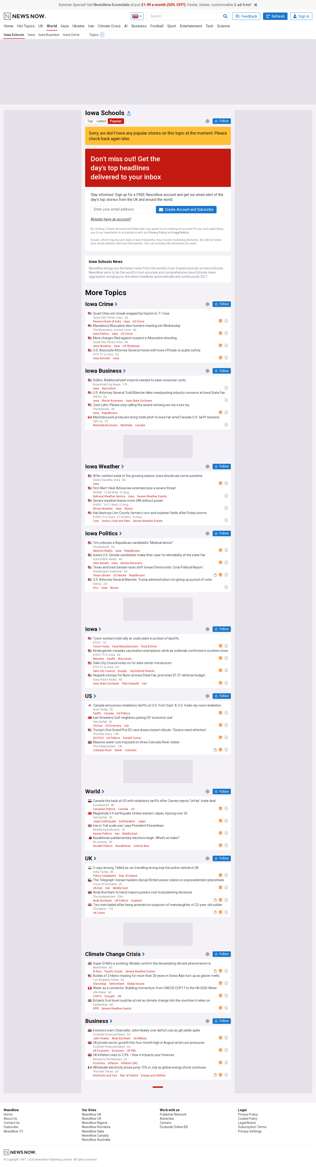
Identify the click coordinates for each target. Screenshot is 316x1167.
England (136, 900)
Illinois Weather (103, 508)
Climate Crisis (109, 26)
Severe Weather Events (152, 496)
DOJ (96, 588)
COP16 (97, 996)
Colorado (130, 750)
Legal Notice (181, 232)
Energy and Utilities (153, 1075)
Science (223, 26)
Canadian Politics (104, 809)
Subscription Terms (252, 1127)
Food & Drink (149, 646)
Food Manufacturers (125, 646)
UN (119, 996)
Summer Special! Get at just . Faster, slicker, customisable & (155, 5)
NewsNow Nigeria (94, 1123)
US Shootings (131, 346)
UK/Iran (97, 888)
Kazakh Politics (103, 846)
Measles (98, 658)
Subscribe (11, 1127)
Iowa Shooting (102, 346)
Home (8, 26)
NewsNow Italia (93, 1131)
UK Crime (99, 913)
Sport (171, 26)
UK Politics (121, 900)
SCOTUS (98, 738)
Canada (140, 425)
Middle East (129, 833)
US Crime (138, 321)
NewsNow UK (91, 1114)
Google (122, 671)
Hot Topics (26, 26)
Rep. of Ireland (128, 875)
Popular (116, 121)
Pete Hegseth (130, 683)
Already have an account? (111, 219)
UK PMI (131, 1050)
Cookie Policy (247, 1118)
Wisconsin (125, 658)
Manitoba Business (105, 425)
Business (139, 26)
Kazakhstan (123, 846)
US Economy (113, 725)
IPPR (96, 1008)
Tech (209, 26)
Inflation (113, 1063)
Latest (101, 121)
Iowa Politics (101, 333)
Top (90, 121)
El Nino (97, 971)
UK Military (140, 1038)
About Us (10, 1118)
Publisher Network (173, 1114)
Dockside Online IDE (174, 1127)
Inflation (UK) (129, 1063)
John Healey (101, 1038)
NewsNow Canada (95, 1135)
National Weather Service (109, 496)
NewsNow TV (13, 1131)
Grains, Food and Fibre (116, 521)
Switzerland (116, 983)
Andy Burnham (102, 900)
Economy (118, 1050)
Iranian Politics (102, 833)
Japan (142, 821)
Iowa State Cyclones (139, 400)
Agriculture (109, 388)
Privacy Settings (250, 1131)
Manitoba (126, 425)
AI (126, 26)
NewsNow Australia (96, 1140)
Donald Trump (132, 738)
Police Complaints (104, 875)
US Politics (123, 713)
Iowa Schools (14, 35)
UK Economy (101, 1050)
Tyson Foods (101, 646)
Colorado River (102, 750)
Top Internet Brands (142, 671)
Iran (91, 26)
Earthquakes (127, 821)
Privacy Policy (158, 232)
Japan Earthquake (104, 821)
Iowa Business (49, 35)
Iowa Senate (101, 563)
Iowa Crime (71, 35)
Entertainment (191, 26)
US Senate (119, 575)
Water (118, 750)
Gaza (65, 26)
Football (157, 26)
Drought (110, 996)
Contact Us (12, 1123)
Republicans (110, 413)
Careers (165, 1123)
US (132, 809)
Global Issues (135, 983)
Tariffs (97, 713)
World (52, 26)
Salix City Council (104, 671)
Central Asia (141, 846)
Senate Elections (131, 563)
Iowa (31, 35)
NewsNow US (91, 1118)
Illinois (128, 508)
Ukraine (78, 26)
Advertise (167, 1118)
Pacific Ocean (114, 971)
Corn (96, 521)
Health (111, 658)
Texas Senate (101, 575)
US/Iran (97, 725)
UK (40, 26)
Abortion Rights (103, 550)
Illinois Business (112, 400)
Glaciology (99, 983)
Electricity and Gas (105, 1075)
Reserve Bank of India (107, 321)
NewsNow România (96, 1127)
